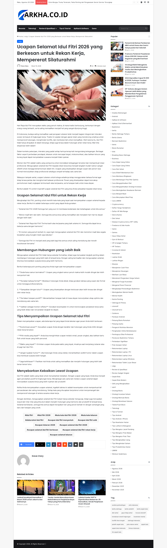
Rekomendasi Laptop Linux (122, 355)
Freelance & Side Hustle (121, 225)
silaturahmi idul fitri (34, 420)
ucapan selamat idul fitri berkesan (43, 430)
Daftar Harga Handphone (121, 208)
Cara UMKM (116, 201)
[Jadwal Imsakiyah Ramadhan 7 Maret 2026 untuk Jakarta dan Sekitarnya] (30, 487)
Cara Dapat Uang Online (121, 166)
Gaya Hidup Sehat (118, 236)
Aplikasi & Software (81, 28)
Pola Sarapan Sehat (119, 345)
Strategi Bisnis (117, 391)
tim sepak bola (116, 532)
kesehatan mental (139, 516)
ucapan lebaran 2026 (45, 425)
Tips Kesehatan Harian (120, 422)
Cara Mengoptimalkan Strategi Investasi (126, 187)
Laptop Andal (117, 257)
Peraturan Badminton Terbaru (123, 338)
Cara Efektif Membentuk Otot (122, 173)
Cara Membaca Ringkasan (121, 176)
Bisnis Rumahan (118, 148)
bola (113, 151)
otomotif (115, 306)
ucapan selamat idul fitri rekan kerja (79, 430)
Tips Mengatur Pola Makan (122, 433)
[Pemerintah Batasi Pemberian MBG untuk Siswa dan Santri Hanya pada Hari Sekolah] (117, 46)
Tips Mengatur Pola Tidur (121, 436)
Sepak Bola (116, 377)
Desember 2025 (118, 486)
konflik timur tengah (118, 520)
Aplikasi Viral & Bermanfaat (122, 123)
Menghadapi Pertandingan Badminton (126, 289)
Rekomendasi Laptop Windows (123, 359)
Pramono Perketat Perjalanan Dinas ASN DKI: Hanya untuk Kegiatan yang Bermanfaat (137, 56)
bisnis (114, 144)
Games (114, 232)
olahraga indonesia (134, 520)
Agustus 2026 (117, 469)
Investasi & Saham (119, 250)
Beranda (22, 28)
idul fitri (29, 415)
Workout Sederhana (119, 454)
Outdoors (115, 313)
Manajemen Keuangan (120, 271)
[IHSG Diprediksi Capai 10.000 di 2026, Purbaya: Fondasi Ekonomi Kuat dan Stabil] (117, 81)
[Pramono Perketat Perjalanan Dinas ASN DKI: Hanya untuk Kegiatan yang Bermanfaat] (117, 57)
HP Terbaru (116, 246)
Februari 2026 (117, 483)
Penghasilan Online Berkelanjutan (124, 331)
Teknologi (32, 28)
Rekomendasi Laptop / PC (121, 352)
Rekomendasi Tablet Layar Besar (124, 362)
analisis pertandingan (119, 505)
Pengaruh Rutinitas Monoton (122, 327)
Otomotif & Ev (117, 310)
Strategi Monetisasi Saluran (122, 401)
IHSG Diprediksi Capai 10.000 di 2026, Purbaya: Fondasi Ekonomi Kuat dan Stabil (137, 80)
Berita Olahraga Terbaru (121, 134)
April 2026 (116, 476)
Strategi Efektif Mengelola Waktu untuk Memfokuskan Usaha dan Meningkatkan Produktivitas (136, 68)
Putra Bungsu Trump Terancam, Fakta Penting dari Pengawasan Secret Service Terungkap (80, 2)
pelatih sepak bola (118, 524)
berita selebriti (129, 509)
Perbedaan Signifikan (120, 341)
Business (115, 158)
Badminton (116, 127)
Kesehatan (116, 253)
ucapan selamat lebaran (61, 435)
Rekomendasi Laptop (119, 348)
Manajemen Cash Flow (120, 267)
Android (115, 116)
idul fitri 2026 (44, 415)
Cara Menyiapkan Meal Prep (122, 197)
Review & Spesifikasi (47, 28)
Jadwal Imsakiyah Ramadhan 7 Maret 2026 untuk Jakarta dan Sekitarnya (30, 499)
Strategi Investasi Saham (121, 394)
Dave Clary (24, 66)
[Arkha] (42, 15)
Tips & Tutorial (65, 28)
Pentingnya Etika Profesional (122, 334)
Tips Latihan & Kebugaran (121, 426)
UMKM (114, 450)
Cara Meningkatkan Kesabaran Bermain (126, 190)
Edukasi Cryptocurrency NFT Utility (125, 222)
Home (20, 36)
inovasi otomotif (141, 513)
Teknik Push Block (118, 405)
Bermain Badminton (119, 141)
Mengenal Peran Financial (121, 285)
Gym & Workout (117, 239)
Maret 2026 (116, 479)
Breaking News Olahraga (121, 155)
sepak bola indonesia (118, 528)
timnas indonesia (134, 528)
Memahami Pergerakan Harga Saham (126, 278)
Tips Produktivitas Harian (121, 447)
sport (114, 387)
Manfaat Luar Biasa (119, 275)
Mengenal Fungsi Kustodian (122, 282)
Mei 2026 (115, 472)
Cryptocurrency (118, 204)
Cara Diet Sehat (118, 169)
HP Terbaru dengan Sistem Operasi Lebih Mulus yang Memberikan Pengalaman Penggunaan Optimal (136, 92)
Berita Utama (117, 137)
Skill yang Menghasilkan (121, 384)
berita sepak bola (142, 509)
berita (114, 130)
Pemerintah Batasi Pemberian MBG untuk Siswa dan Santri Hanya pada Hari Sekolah (137, 45)
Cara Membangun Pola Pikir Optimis (125, 180)
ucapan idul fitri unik (88, 420)
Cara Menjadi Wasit (119, 194)
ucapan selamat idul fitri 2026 (74, 425)
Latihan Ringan (117, 260)
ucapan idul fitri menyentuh (61, 420)
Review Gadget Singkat (120, 373)
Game (94, 28)
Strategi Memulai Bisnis (120, 398)
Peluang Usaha (117, 324)
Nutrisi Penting (117, 299)
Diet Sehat (116, 218)
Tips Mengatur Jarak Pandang (123, 429)
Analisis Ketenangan (119, 113)
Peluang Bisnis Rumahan (121, 320)
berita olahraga (117, 509)
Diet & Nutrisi (117, 215)
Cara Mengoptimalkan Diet (122, 183)
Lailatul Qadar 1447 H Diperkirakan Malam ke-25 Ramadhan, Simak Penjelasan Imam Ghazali (90, 500)
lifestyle (115, 264)
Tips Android (116, 415)
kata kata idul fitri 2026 (66, 415)
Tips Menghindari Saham (121, 443)
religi (26, 36)
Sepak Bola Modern (119, 380)
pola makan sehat (132, 524)
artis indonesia (133, 505)
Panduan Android (118, 317)
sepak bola (144, 524)
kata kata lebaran (89, 415)
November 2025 (118, 490)
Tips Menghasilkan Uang (121, 440)
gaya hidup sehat (126, 513)
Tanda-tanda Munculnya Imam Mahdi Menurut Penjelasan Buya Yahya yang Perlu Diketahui (61, 499)
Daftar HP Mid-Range (120, 211)
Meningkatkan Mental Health (122, 292)
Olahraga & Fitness (119, 303)
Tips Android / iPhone (120, 419)
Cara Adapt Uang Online (121, 162)
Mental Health (117, 296)
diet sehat (115, 513)
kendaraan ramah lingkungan (121, 516)
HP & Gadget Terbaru (120, 243)
